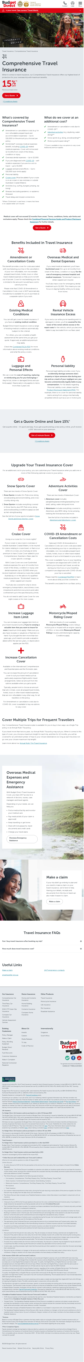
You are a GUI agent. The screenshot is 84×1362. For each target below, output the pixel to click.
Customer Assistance (9, 1056)
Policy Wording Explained (7, 1042)
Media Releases (27, 1039)
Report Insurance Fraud (9, 1348)
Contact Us (66, 1065)
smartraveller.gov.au (10, 975)
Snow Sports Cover (21, 486)
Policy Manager (7, 1035)
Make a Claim (6, 1038)
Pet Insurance (45, 1008)
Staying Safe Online (38, 1348)
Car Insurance (8, 994)
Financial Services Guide (56, 1101)
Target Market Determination (39, 1101)
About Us (25, 1029)
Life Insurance (45, 1004)
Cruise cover (11, 178)
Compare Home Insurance (27, 1013)
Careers (24, 1035)
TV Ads (24, 1042)
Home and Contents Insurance (29, 999)
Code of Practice (27, 1045)
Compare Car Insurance (7, 1015)
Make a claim (7, 970)
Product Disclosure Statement (21, 1101)
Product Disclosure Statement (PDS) (61, 390)
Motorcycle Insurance (48, 1001)
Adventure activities (55, 132)
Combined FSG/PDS (66, 577)
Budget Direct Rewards (7, 1048)
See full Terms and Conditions (28, 1289)
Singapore (44, 1032)
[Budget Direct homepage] (9, 4)
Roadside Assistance (48, 1011)
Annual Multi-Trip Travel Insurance (33, 743)
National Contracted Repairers (9, 1064)
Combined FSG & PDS (21, 347)
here (46, 1126)
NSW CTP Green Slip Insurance (9, 1010)
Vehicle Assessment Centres (9, 1021)
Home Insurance (28, 994)
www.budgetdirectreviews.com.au (28, 1323)
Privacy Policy (49, 1348)
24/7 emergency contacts (54, 970)
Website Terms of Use (24, 1348)
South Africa (45, 1035)
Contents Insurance (28, 1009)
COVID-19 (24, 147)
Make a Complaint (76, 1065)
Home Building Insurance (27, 1004)
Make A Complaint (8, 1059)
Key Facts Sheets (71, 1101)
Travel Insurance (8, 51)
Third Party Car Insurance (7, 1004)
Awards (24, 1032)
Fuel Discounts (7, 1052)
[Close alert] (80, 10)
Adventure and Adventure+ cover (63, 520)
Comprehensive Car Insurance (9, 999)
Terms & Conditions (32, 1095)
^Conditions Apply (10, 101)
